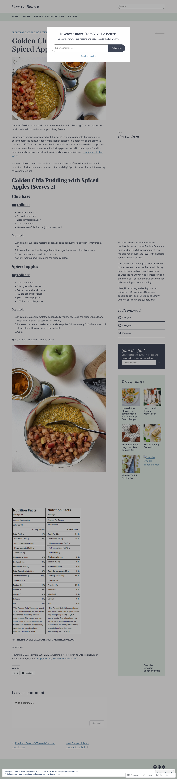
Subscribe (117, 48)
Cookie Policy (55, 774)
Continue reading (88, 56)
